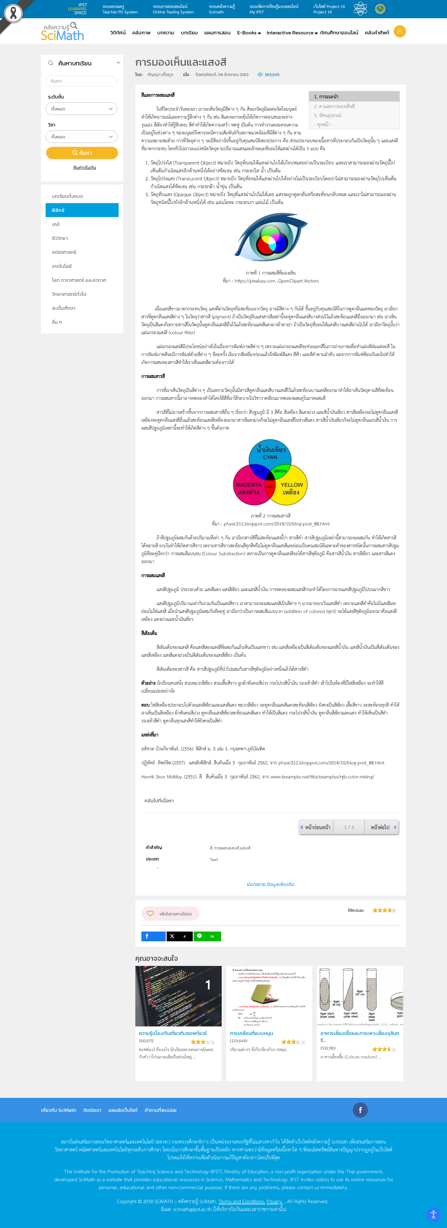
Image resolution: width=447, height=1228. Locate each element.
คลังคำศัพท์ (377, 32)
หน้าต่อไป (380, 827)
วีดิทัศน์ (118, 32)
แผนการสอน (217, 32)
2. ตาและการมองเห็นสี (334, 106)
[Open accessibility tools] (433, 1214)
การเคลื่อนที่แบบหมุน (251, 1033)
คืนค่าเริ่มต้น (84, 167)
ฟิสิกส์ (58, 210)
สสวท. (362, 9)
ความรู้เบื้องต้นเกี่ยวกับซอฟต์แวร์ (173, 1033)
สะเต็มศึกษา (63, 308)
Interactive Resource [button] (290, 32)
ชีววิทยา (60, 238)
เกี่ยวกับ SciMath (58, 1110)
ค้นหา (85, 153)
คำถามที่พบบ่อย (161, 1110)
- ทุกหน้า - (323, 124)
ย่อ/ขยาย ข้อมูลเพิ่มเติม (270, 884)
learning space (79, 8)
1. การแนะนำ (326, 96)
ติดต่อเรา (92, 1110)
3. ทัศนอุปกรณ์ (327, 115)
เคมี (56, 224)
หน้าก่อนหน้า (317, 827)
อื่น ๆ (57, 322)
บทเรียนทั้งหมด (67, 196)
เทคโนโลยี (62, 266)
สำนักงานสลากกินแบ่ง (381, 9)
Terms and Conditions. (242, 1201)
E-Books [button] (247, 32)
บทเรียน (189, 32)
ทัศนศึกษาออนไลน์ (339, 32)
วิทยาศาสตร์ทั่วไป (69, 294)
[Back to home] (62, 31)
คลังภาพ (141, 32)
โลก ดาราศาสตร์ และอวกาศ (79, 280)
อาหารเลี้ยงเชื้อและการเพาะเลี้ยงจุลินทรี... (360, 1036)
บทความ (165, 32)
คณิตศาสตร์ (64, 252)
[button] (400, 31)
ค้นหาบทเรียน (75, 63)
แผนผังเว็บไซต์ (123, 1110)
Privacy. (275, 1201)
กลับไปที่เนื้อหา (159, 800)
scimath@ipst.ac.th (192, 1209)
